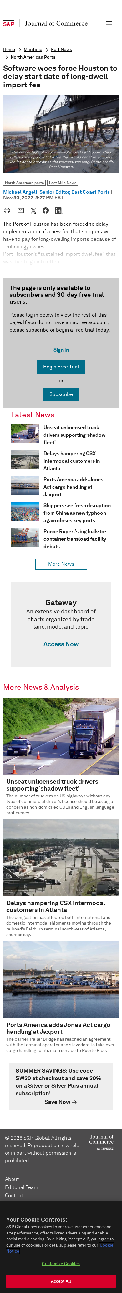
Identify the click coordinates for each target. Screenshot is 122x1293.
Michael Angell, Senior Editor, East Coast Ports (56, 192)
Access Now (61, 644)
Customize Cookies (61, 1263)
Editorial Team (21, 1187)
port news (61, 49)
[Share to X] (33, 210)
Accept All (61, 1281)
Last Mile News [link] (62, 182)
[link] (61, 624)
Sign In (61, 350)
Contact (14, 1195)
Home (9, 49)
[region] (61, 1247)
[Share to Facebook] (46, 210)
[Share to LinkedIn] (59, 210)
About (12, 1179)
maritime (33, 49)
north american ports (33, 57)
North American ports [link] (24, 182)
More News (61, 564)
